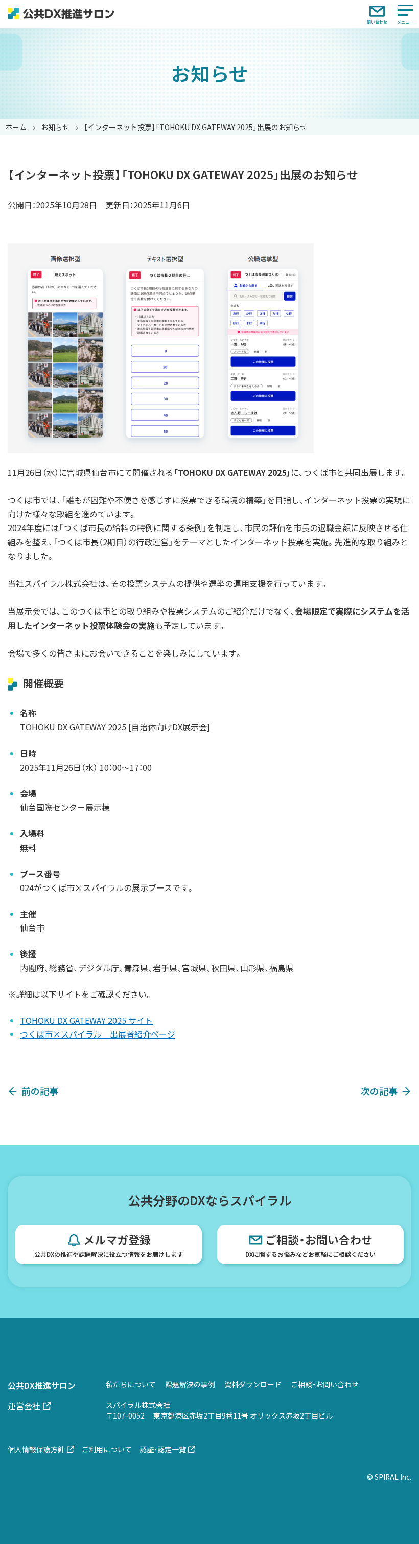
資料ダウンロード (253, 1384)
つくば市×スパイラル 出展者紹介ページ (97, 1034)
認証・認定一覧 (162, 1449)
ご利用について (107, 1449)
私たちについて (131, 1384)
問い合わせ (377, 22)
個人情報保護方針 (36, 1449)
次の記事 (379, 1090)
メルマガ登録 (108, 1245)
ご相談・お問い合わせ (310, 1245)
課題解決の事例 (190, 1384)
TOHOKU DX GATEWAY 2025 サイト (86, 1020)
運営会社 (24, 1406)
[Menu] (405, 14)
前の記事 (39, 1090)
